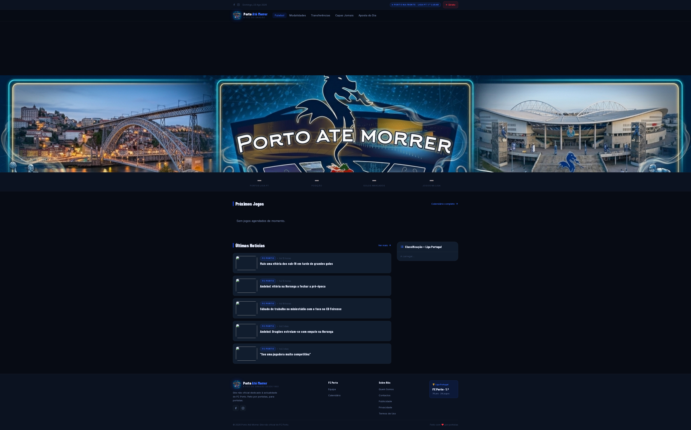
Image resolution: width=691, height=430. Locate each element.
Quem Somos (386, 389)
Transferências (320, 15)
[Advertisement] (345, 48)
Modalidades (297, 15)
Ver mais (383, 245)
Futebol (279, 15)
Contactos (384, 395)
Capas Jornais (344, 15)
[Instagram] (238, 4)
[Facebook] (234, 4)
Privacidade (385, 407)
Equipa (332, 389)
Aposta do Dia (367, 15)
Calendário (334, 395)
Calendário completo (443, 203)
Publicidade (385, 401)
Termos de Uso (387, 413)
